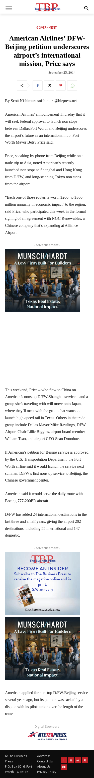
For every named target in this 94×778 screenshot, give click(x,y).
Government (46, 27)
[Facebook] (38, 85)
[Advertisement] (42, 345)
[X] (49, 85)
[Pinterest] (61, 85)
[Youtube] (64, 767)
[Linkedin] (78, 760)
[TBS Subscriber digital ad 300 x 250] (42, 583)
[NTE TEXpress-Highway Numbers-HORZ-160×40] (47, 735)
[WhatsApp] (72, 85)
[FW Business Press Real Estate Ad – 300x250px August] (42, 280)
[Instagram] (71, 760)
